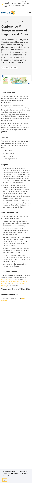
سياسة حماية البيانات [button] (9, 475)
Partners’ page (6, 279)
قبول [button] (5, 480)
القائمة (29, 12)
